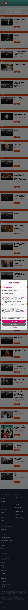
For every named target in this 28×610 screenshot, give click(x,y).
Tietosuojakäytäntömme (14, 327)
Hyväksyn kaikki (14, 321)
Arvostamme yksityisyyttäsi (8, 287)
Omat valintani (14, 324)
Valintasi (21, 287)
